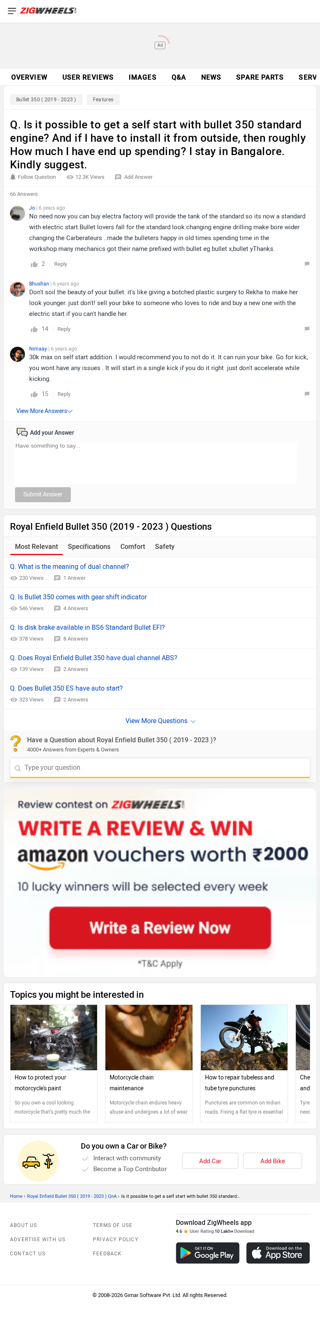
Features (103, 100)
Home (16, 1196)
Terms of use (112, 1225)
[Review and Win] (160, 883)
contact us (27, 1254)
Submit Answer (42, 494)
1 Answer (74, 578)
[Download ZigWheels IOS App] (278, 1253)
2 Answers (75, 669)
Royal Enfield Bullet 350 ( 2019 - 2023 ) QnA (72, 1196)
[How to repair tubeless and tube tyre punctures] (244, 1037)
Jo (32, 208)
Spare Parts (260, 77)
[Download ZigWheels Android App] (208, 1253)
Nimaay (38, 349)
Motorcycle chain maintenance (132, 1083)
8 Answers (75, 639)
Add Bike (272, 1161)
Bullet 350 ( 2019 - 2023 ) (46, 100)
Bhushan (39, 284)
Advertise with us (37, 1239)
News (211, 77)
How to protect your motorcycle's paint (40, 1083)
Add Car (210, 1161)
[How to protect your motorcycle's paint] (53, 1037)
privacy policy (115, 1239)
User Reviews (88, 77)
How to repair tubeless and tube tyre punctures (239, 1083)
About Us (24, 1225)
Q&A (179, 77)
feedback (107, 1254)
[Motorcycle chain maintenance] (148, 1037)
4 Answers (75, 608)
